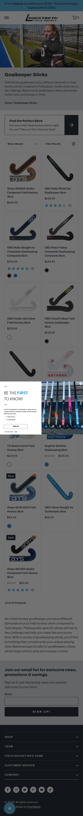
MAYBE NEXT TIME (11, 432)
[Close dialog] (81, 383)
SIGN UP (16, 426)
